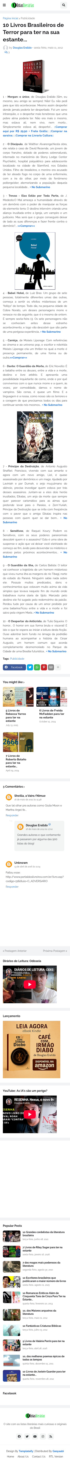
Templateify (26, 1451)
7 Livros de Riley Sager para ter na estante (42, 1249)
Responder (12, 815)
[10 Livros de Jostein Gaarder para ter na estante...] (11, 1376)
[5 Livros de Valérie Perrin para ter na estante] (11, 1345)
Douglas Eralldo (37, 825)
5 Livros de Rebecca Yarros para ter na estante (16, 716)
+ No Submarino (39, 187)
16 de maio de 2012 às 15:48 (27, 799)
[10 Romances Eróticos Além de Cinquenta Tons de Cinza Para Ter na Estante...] (11, 1297)
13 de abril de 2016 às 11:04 (27, 866)
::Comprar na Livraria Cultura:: (34, 135)
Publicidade (28, 18)
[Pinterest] (44, 667)
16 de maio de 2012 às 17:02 (39, 829)
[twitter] (27, 1436)
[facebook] (19, 1436)
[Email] (51, 667)
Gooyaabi (58, 1451)
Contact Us (38, 1456)
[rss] (51, 1436)
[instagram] (43, 1436)
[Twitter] (30, 667)
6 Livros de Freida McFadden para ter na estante (51, 714)
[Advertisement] (35, 1179)
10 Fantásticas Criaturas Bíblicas (42, 1325)
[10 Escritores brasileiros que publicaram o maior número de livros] (11, 1282)
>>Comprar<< (26, 225)
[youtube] (35, 1436)
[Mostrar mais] (58, 667)
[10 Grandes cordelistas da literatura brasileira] (11, 1236)
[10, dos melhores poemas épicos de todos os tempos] (11, 1360)
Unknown (21, 862)
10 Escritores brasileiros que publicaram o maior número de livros (44, 1279)
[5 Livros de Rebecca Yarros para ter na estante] (18, 697)
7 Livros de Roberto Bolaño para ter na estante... (16, 761)
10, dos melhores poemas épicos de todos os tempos (43, 1358)
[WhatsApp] (37, 667)
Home (10, 1456)
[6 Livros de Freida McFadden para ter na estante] (51, 697)
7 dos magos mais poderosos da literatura (41, 1264)
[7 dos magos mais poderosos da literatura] (11, 1267)
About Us (23, 1456)
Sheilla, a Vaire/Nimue (30, 795)
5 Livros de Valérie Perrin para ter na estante (44, 1343)
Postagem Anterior (16, 950)
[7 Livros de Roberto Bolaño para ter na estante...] (18, 742)
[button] (4, 5)
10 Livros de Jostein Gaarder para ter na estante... (44, 1373)
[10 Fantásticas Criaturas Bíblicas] (11, 1330)
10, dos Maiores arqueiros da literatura (39, 1312)
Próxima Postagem (54, 950)
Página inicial (10, 18)
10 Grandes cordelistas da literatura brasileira (44, 1234)
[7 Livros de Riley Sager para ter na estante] (11, 1251)
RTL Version (56, 1456)
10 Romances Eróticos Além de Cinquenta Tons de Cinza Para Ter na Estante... (44, 1296)
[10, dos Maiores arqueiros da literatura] (11, 1315)
